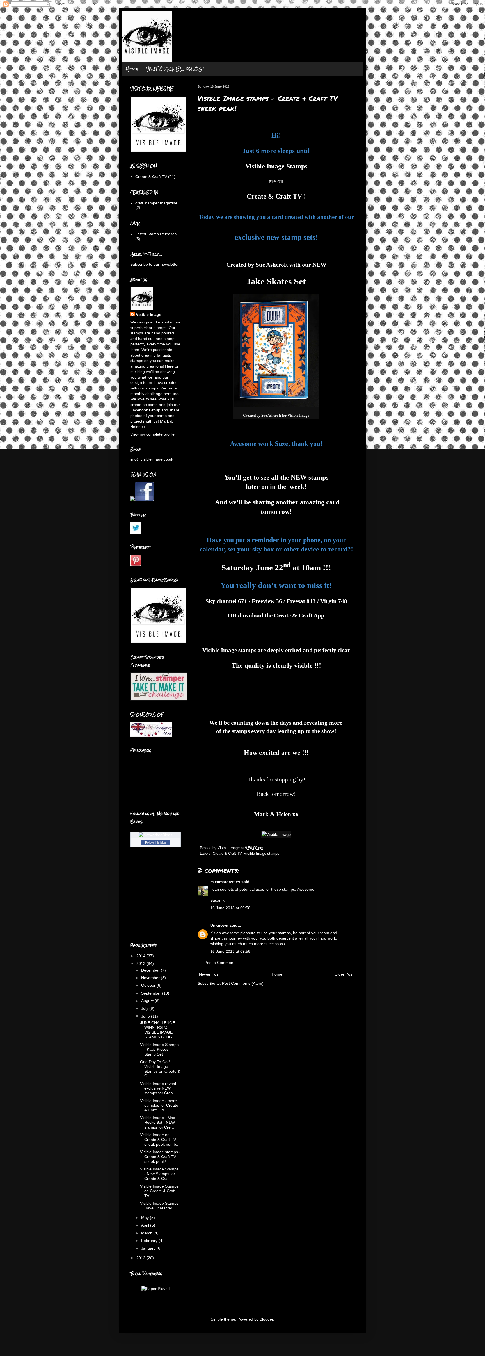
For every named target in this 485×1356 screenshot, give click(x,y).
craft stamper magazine (156, 203)
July (145, 1008)
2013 (141, 963)
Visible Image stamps (229, 650)
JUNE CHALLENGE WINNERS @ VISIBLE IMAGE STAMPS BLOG (157, 1029)
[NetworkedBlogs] (155, 835)
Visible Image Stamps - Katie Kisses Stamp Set (159, 1049)
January (149, 1248)
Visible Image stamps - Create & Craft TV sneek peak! (160, 1157)
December (151, 970)
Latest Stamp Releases (156, 234)
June (146, 1016)
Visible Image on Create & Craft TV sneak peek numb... (159, 1139)
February (150, 1240)
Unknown (219, 925)
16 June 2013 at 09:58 (230, 908)
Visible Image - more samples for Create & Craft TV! (159, 1106)
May (145, 1217)
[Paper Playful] (155, 1288)
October (149, 985)
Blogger (266, 1319)
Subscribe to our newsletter (154, 264)
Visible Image (148, 314)
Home (132, 69)
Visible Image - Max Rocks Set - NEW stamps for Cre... (157, 1122)
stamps (318, 477)
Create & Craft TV (227, 854)
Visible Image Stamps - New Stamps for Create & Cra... (159, 1174)
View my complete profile (152, 434)
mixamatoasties (225, 881)
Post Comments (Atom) (243, 983)
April (145, 1225)
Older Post (344, 974)
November (151, 978)
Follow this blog (155, 842)
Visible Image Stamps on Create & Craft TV (159, 1191)
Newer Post (209, 974)
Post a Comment (219, 962)
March (147, 1233)
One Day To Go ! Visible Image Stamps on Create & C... (160, 1068)
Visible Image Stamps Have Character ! (159, 1205)
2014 (141, 956)
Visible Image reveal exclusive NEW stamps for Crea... (158, 1088)
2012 (141, 1257)
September (151, 993)
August (148, 1001)
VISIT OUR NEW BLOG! (175, 69)
